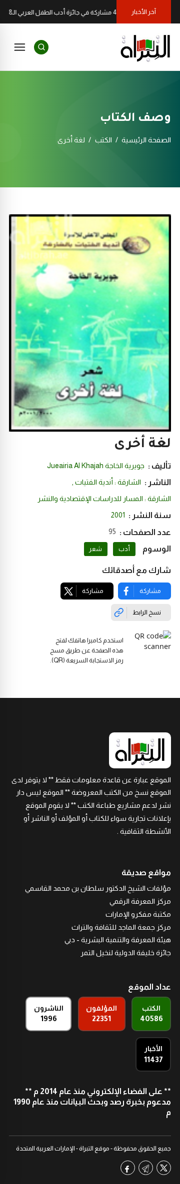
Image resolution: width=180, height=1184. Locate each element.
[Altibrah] (145, 47)
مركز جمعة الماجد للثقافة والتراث (121, 927)
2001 (118, 515)
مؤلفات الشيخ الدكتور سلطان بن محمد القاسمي (98, 888)
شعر (95, 549)
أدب (124, 549)
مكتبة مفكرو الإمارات (138, 914)
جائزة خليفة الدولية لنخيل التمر (125, 953)
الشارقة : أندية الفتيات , (106, 482)
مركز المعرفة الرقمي (140, 901)
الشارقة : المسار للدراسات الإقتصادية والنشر (104, 499)
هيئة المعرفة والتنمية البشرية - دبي (117, 940)
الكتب (103, 140)
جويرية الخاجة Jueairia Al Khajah (95, 466)
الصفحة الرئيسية (146, 140)
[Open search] (41, 47)
